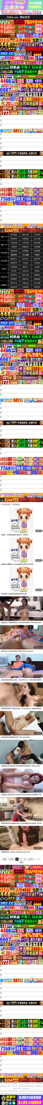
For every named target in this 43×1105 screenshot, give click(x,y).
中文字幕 (25, 243)
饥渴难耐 (25, 251)
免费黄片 (37, 275)
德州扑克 (37, 259)
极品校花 (14, 287)
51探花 (37, 267)
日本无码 (37, 235)
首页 (4, 859)
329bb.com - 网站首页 (18, 17)
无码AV (4, 269)
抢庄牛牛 (25, 259)
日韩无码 (37, 287)
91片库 (13, 271)
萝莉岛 (37, 271)
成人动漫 (37, 239)
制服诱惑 (37, 279)
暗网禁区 (14, 279)
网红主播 (25, 235)
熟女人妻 (25, 275)
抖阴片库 (4, 277)
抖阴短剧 (25, 287)
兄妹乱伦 (25, 283)
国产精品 (14, 235)
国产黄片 (14, 275)
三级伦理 (14, 243)
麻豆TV (25, 267)
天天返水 (37, 263)
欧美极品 (25, 239)
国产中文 (14, 283)
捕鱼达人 (14, 259)
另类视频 (37, 247)
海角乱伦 (25, 279)
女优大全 (25, 271)
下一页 (30, 859)
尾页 (21, 862)
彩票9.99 (14, 263)
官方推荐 (4, 261)
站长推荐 (4, 253)
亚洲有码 (14, 239)
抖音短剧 (14, 267)
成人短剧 (37, 283)
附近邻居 (14, 251)
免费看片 (4, 285)
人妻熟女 (14, 247)
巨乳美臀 (37, 243)
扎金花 (25, 263)
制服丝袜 (25, 247)
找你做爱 (37, 251)
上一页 (11, 859)
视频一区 (4, 237)
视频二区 (4, 245)
